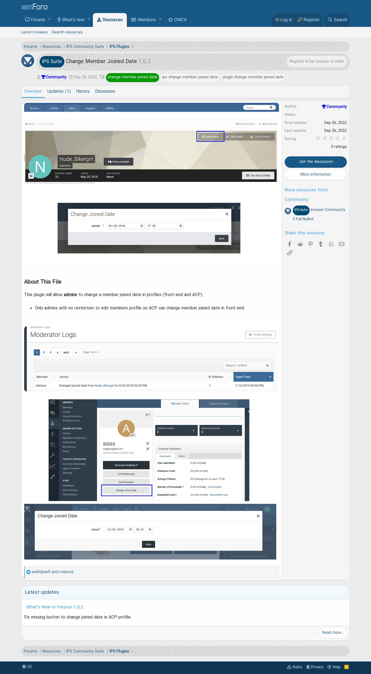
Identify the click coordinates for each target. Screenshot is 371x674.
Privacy (317, 667)
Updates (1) (59, 91)
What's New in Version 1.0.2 (54, 607)
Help (336, 667)
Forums (38, 20)
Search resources (67, 32)
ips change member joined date (190, 77)
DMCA (180, 20)
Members (147, 20)
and (52, 572)
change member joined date (132, 77)
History (83, 91)
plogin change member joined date (253, 77)
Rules (297, 667)
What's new (73, 20)
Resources (113, 20)
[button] (50, 19)
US (29, 667)
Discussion (105, 91)
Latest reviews (34, 32)
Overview (33, 91)
